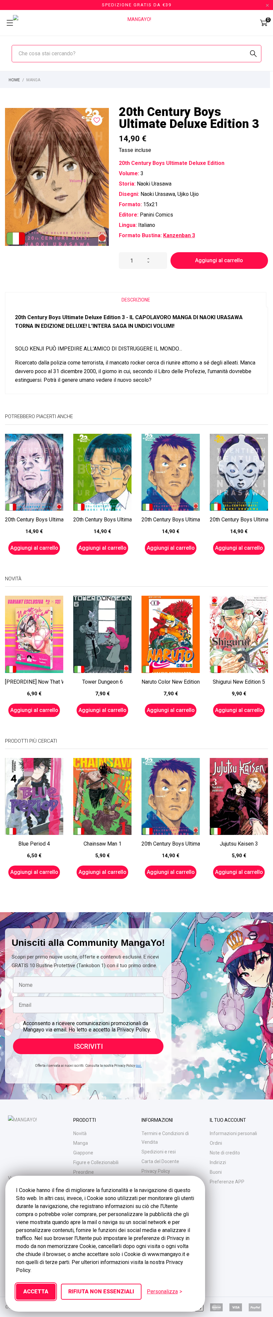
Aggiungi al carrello (219, 260)
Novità (80, 1133)
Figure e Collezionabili (96, 1162)
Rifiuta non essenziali (101, 1291)
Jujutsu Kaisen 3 (239, 844)
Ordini (216, 1143)
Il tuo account (228, 1120)
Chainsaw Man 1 (103, 844)
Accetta (35, 1291)
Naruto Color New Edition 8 (170, 682)
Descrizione (136, 300)
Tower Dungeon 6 (102, 682)
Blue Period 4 (34, 844)
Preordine (83, 1172)
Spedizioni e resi (158, 1151)
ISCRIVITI (88, 1046)
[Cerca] (253, 53)
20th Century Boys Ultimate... (34, 519)
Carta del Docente (160, 1161)
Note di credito (225, 1152)
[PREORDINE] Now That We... (34, 682)
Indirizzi (218, 1162)
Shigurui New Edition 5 (239, 682)
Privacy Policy (155, 1171)
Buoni (216, 1172)
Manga (80, 1143)
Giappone (83, 1152)
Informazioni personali (233, 1133)
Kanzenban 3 (179, 235)
